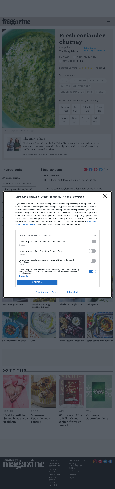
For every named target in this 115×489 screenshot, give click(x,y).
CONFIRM (37, 282)
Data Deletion (42, 292)
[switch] (92, 241)
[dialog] (57, 244)
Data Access (57, 292)
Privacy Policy (73, 292)
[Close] (106, 197)
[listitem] (57, 235)
